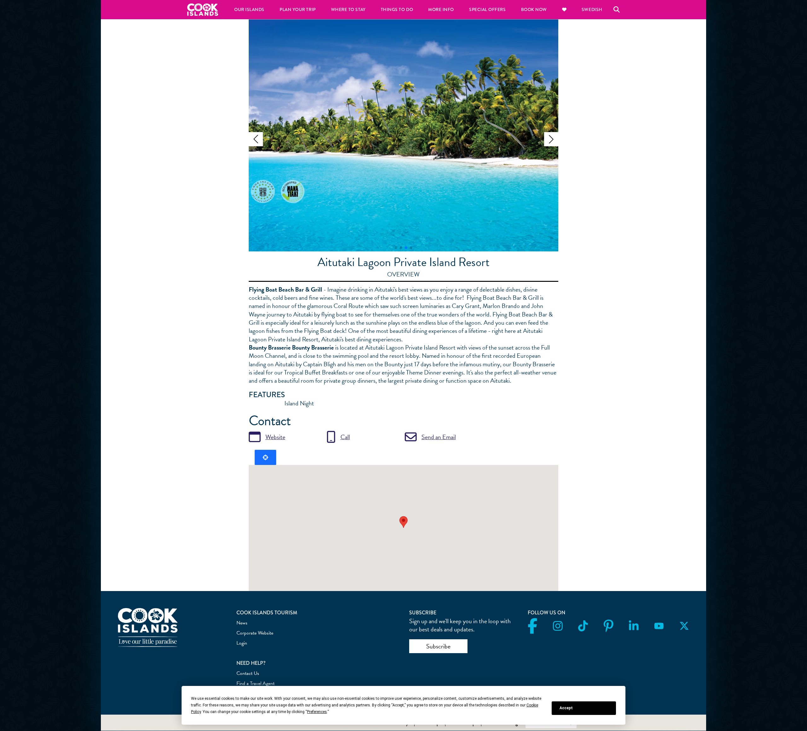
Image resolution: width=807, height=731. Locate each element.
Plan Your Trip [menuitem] (298, 9)
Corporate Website (254, 633)
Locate (265, 457)
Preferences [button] (317, 712)
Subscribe (438, 646)
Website (275, 437)
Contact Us (247, 673)
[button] (256, 139)
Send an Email (438, 437)
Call (345, 437)
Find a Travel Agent (255, 683)
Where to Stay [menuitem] (348, 9)
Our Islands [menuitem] (249, 9)
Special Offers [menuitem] (487, 9)
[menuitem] (564, 9)
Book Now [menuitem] (534, 9)
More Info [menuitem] (441, 9)
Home (202, 9)
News (241, 623)
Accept (566, 708)
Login (241, 643)
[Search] (616, 9)
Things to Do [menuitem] (397, 9)
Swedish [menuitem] (592, 9)
